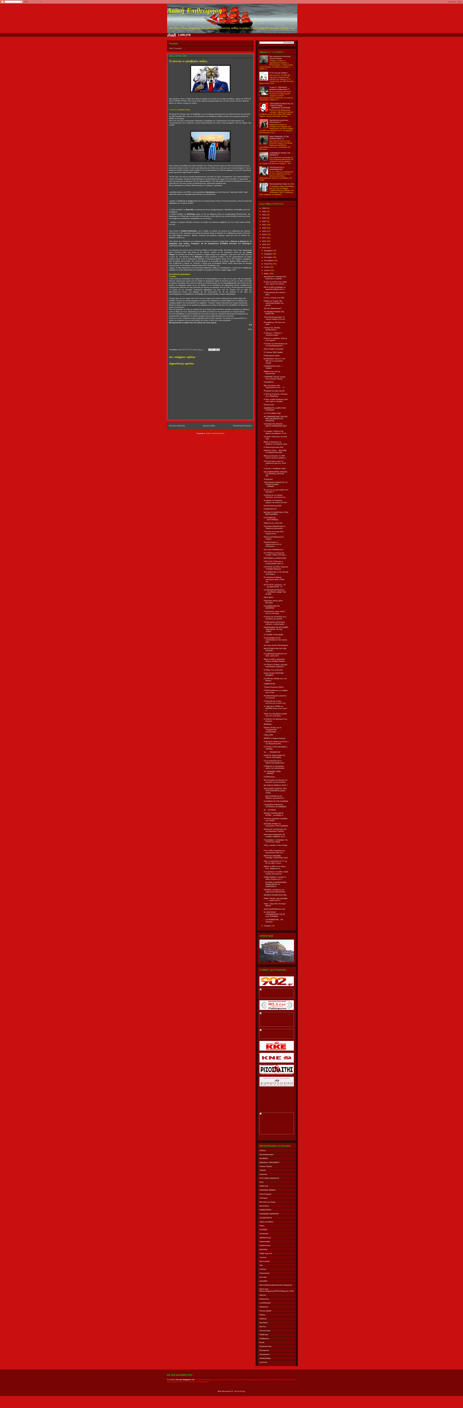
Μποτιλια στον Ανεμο (267, 1202)
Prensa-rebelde (265, 1311)
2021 (264, 225)
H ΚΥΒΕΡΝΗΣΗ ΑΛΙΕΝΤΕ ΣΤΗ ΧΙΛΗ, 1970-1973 (275, 655)
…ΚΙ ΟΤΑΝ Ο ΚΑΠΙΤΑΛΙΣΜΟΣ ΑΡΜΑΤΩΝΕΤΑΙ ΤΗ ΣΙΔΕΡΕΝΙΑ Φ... (275, 884)
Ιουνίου (267, 270)
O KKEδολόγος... (270, 777)
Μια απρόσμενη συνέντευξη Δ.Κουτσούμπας (279, 57)
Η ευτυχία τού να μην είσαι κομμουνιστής (274, 533)
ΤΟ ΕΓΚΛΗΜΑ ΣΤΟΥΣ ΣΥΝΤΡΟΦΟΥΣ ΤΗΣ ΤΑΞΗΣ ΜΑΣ (275, 640)
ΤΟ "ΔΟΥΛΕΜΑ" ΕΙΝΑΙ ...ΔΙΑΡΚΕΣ (272, 772)
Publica (262, 1315)
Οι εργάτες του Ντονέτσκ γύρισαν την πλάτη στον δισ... (276, 501)
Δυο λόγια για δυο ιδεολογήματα (276, 645)
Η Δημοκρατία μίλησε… (272, 355)
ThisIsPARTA (269, 382)
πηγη (250, 329)
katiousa (262, 1295)
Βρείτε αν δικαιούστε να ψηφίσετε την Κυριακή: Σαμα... (276, 443)
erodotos (262, 1269)
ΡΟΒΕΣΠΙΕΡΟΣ (265, 1210)
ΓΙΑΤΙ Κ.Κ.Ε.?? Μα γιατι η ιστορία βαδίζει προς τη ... (274, 562)
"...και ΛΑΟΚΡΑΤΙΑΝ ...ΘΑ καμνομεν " (273, 921)
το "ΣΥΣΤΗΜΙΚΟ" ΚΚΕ (272, 413)
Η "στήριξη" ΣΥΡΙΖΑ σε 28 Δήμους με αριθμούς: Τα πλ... (276, 432)
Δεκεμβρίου (268, 251)
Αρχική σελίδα (209, 426)
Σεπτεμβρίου (269, 260)
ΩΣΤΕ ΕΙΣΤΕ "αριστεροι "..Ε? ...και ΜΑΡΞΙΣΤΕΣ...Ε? (275, 586)
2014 (264, 248)
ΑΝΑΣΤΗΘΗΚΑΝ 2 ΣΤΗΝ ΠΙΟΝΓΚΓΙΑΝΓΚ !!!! (279, 138)
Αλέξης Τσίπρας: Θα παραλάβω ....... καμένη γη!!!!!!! (276, 899)
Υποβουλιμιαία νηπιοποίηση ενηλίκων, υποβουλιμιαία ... (275, 623)
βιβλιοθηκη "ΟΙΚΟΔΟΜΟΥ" (269, 1162)
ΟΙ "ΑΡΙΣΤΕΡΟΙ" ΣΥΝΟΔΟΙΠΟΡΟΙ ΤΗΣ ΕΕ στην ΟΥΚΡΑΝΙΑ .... (274, 914)
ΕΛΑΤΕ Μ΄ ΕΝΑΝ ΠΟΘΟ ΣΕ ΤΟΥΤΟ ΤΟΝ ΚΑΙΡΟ (274, 756)
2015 (264, 244)
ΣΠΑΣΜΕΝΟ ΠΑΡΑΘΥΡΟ (269, 1214)
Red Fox (262, 1327)
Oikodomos (263, 1307)
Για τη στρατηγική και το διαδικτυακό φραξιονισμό (274, 762)
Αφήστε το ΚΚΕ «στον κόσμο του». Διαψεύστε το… (275, 867)
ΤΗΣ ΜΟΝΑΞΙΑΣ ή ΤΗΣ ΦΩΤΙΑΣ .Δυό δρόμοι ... (276, 573)
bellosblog (263, 1249)
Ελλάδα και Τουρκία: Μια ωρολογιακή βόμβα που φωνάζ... (273, 303)
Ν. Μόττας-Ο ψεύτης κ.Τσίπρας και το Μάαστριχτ (275, 395)
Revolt (261, 1342)
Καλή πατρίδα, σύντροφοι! (274, 349)
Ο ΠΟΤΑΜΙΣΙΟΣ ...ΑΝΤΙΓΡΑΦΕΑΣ (271, 519)
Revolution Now (265, 1346)
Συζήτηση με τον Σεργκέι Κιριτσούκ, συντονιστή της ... (275, 496)
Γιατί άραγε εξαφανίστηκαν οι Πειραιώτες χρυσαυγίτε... (274, 527)
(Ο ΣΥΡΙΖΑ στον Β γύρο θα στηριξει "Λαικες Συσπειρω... (275, 554)
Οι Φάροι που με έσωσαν (273, 670)
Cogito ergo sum (265, 1253)
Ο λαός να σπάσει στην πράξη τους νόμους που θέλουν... (275, 283)
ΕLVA (261, 1182)
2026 (264, 208)
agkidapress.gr (265, 1238)
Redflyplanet (264, 1338)
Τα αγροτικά (268, 479)
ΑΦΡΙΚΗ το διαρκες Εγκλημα (274, 738)
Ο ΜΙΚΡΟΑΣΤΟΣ (270, 509)
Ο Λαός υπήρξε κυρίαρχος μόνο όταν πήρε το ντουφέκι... (276, 400)
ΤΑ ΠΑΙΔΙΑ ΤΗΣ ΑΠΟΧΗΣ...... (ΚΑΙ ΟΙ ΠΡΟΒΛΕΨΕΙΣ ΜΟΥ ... (275, 426)
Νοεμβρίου (268, 254)
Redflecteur (263, 1335)
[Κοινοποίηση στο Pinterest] (218, 350)
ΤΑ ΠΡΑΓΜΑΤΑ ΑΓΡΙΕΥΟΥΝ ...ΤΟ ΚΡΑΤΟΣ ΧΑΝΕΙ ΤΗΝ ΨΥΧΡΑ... (275, 592)
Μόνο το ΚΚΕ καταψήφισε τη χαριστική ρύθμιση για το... (275, 288)
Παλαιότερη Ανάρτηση (242, 426)
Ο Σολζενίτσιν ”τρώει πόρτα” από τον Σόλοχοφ (274, 612)
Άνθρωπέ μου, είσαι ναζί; (273, 523)
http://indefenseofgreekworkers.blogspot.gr (275, 1285)
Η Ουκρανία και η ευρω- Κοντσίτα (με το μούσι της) (275, 702)
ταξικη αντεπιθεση (266, 1222)
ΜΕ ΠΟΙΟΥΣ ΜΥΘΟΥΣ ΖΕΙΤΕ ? (276, 785)
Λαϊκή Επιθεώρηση (194, 11)
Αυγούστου (268, 264)
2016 (264, 241)
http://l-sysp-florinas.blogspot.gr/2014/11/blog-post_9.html (276, 1290)
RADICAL (263, 1319)
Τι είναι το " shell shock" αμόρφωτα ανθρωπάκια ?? (279, 88)
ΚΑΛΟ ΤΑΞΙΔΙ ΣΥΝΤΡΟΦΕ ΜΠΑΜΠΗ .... (274, 674)
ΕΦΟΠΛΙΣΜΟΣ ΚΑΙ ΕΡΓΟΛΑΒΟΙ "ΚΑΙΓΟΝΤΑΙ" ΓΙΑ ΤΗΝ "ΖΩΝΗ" (276, 629)
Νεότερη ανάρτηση (177, 426)
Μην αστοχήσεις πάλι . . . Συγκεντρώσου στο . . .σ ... (275, 386)
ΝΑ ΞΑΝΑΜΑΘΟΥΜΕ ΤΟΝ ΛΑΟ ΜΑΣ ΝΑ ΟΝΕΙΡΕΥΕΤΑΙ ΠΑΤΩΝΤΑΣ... (276, 419)
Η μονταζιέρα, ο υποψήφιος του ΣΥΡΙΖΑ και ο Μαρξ (276, 841)
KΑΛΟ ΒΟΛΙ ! (269, 597)
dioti (261, 1265)
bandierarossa (264, 1245)
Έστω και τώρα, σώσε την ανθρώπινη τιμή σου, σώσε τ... (275, 463)
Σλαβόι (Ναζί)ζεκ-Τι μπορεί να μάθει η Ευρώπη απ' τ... (275, 878)
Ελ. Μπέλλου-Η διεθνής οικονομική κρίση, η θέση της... (274, 579)
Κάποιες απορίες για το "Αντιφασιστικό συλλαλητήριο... (272, 730)
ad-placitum (263, 1234)
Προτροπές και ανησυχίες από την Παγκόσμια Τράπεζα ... (275, 830)
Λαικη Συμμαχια (265, 1194)
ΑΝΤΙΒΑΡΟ (263, 1158)
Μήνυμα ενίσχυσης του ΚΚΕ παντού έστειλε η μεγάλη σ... (275, 457)
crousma (262, 1257)
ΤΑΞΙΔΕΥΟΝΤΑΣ (265, 1218)
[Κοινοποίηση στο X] (214, 350)
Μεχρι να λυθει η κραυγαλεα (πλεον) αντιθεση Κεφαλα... (275, 660)
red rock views (264, 1331)
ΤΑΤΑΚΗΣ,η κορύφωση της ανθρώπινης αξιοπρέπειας (274, 891)
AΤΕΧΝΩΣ (263, 1230)
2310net (262, 1150)
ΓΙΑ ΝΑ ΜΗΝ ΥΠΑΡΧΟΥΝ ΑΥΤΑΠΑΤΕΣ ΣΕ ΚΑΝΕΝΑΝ (275, 806)
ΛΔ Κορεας (263, 1198)
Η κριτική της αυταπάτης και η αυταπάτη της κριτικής (275, 618)
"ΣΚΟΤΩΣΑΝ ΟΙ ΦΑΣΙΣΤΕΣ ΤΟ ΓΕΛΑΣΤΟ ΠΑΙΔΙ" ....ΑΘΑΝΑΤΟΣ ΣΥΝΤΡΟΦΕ (281, 106)
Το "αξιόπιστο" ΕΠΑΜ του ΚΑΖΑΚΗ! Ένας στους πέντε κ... (275, 708)
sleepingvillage (265, 1358)
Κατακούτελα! (269, 405)
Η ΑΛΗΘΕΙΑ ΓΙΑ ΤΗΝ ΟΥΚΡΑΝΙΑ (276, 801)
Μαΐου (266, 274)
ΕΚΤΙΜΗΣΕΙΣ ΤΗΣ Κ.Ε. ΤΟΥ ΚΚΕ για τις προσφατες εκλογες (274, 361)
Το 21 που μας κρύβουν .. (279, 73)
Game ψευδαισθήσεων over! (274, 909)
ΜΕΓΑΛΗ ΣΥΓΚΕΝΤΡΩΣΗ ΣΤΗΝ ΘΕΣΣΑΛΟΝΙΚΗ (276, 513)
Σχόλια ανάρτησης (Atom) (215, 433)
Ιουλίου (267, 267)
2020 (264, 228)
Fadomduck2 (264, 1273)
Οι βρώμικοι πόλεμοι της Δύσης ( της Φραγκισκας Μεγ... (276, 743)
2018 (264, 234)
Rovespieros (264, 1350)
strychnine (263, 1362)
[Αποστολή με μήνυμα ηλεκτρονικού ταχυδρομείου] (209, 350)
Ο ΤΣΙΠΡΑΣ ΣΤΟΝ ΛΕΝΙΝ (273, 635)
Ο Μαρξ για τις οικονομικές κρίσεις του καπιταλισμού (274, 767)
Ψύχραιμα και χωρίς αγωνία (274, 391)
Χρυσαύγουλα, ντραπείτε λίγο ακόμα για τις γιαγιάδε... (275, 278)
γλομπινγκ (263, 1174)
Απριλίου (267, 926)
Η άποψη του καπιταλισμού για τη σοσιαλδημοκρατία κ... (275, 345)
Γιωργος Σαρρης (265, 1166)
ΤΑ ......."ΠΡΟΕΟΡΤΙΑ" (272, 752)
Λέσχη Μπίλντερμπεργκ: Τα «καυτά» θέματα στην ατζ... (275, 318)
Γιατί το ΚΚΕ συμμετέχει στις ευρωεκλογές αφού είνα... (274, 851)
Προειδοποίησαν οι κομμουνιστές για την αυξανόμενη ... (272, 544)
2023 (264, 218)
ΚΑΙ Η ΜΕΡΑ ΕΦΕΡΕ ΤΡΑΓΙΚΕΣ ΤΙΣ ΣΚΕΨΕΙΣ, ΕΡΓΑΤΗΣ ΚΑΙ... (275, 474)
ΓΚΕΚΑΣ (262, 1170)
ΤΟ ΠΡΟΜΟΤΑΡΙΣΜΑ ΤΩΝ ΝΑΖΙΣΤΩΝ (274, 313)
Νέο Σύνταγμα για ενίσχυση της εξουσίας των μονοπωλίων (275, 781)
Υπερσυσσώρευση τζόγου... (274, 687)
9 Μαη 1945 (268, 735)
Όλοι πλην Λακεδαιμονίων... (274, 549)
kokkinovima (264, 1299)
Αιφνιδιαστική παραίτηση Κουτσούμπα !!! (278, 121)
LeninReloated (265, 1303)
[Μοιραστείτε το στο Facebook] (216, 350)
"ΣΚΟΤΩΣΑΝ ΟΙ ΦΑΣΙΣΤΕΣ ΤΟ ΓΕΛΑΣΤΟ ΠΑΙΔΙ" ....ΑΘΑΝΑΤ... (275, 484)
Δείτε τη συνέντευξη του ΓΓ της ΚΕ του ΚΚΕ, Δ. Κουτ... (275, 862)
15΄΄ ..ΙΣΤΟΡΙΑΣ (270, 810)
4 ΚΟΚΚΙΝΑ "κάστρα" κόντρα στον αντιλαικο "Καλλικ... (274, 378)
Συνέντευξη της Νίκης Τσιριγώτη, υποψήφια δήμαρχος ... (276, 568)
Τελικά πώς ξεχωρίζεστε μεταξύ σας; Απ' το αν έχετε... (275, 715)
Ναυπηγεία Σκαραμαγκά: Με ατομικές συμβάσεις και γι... (275, 835)
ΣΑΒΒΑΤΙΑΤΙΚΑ (269, 684)
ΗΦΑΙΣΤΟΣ (263, 1186)
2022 (264, 221)
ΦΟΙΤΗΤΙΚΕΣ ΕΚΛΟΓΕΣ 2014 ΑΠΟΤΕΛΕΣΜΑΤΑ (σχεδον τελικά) (275, 791)
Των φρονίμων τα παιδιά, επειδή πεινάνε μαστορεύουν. (276, 873)
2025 (264, 211)
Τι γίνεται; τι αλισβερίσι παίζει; (275, 468)
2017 (264, 238)
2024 (264, 215)
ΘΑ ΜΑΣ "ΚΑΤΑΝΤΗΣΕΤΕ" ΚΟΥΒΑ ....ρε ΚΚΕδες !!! (274, 814)
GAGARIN (263, 1281)
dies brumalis (264, 1261)
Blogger (242, 1391)
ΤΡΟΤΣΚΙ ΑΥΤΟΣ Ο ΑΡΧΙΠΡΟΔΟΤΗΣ (276, 168)
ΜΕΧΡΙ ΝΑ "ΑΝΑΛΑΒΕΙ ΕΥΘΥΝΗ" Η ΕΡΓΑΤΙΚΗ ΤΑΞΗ (276, 857)
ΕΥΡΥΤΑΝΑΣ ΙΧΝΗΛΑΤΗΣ (269, 1178)
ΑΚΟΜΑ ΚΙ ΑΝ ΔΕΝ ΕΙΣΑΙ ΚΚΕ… (276, 895)
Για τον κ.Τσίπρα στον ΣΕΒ (274, 298)
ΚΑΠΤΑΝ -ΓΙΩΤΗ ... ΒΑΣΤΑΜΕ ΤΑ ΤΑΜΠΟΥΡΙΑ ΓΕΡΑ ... (275, 451)
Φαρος (262, 1226)
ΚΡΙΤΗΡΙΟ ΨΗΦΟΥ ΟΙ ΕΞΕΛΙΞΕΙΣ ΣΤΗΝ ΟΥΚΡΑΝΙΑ (276, 825)
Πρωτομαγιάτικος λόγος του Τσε (281, 184)
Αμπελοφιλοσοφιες (266, 1154)
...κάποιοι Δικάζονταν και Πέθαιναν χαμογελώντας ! (274, 797)
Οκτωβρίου (268, 257)
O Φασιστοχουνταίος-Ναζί (273, 447)
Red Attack (263, 1323)
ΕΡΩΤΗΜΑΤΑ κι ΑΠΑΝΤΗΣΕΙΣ (275, 558)
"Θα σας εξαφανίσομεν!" (273, 308)
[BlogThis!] (212, 350)
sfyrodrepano (264, 1354)
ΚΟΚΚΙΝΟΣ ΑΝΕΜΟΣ (267, 1190)
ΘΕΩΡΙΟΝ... (268, 724)
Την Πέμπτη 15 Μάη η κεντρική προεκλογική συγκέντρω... (275, 666)
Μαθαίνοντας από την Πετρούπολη (272, 372)
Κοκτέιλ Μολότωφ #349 (272, 506)
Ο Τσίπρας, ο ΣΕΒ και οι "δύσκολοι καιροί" (273, 334)
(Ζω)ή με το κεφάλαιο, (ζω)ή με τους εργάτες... (275, 339)
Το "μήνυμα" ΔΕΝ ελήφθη (273, 352)
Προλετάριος (264, 1206)
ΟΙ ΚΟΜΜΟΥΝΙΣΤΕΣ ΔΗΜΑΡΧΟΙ (272, 607)
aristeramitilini (264, 1241)
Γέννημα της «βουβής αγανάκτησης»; (272, 329)
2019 (264, 231)
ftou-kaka (263, 1277)
